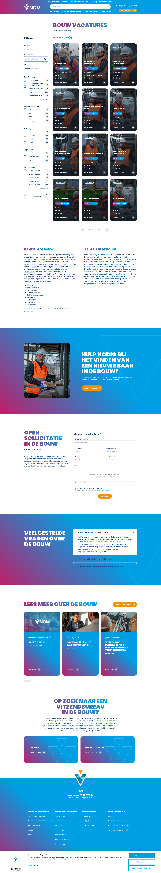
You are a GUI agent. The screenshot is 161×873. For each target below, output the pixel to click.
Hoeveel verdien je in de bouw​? (93, 532)
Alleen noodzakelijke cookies (141, 868)
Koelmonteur (60, 835)
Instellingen (32, 865)
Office (30, 830)
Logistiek (31, 835)
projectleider (29, 271)
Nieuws (111, 816)
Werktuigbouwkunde (36, 816)
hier (70, 860)
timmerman (63, 266)
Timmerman (87, 816)
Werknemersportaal (116, 825)
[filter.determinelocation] (46, 59)
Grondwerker (32, 290)
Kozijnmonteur (33, 288)
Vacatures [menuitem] (54, 11)
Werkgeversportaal (116, 830)
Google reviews (86, 798)
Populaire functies (66, 811)
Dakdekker (31, 302)
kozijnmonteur (106, 269)
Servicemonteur (61, 830)
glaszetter (118, 269)
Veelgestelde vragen (116, 821)
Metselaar (31, 297)
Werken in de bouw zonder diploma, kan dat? (101, 566)
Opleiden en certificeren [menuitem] (71, 11)
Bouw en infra (34, 825)
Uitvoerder (31, 305)
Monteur (58, 825)
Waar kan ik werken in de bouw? (94, 559)
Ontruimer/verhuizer (35, 295)
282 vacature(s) (36, 197)
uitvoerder (88, 276)
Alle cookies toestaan (142, 856)
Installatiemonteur (62, 839)
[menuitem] (80, 6)
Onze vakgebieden (38, 811)
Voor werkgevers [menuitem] (91, 11)
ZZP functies (89, 811)
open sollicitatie (88, 380)
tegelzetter (125, 266)
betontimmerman (91, 269)
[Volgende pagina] (107, 230)
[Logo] (32, 8)
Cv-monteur (60, 844)
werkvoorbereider (31, 269)
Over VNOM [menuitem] (106, 11)
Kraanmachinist (33, 292)
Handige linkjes (117, 811)
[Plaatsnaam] (36, 59)
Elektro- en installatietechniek (40, 821)
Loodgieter (59, 821)
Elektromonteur (61, 816)
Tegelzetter (31, 285)
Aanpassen (140, 862)
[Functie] (36, 49)
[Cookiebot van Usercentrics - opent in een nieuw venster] (16, 869)
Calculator (31, 300)
